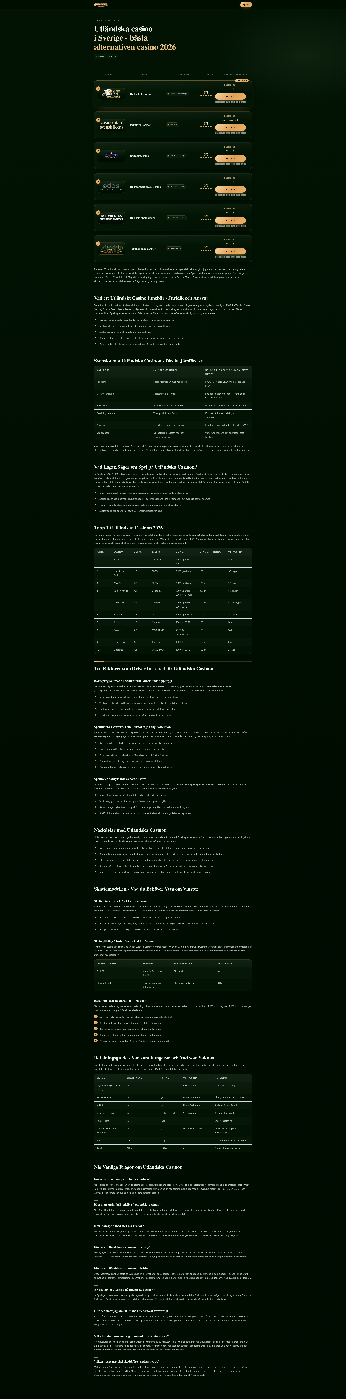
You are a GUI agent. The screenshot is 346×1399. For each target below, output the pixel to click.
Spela (246, 4)
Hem (96, 20)
